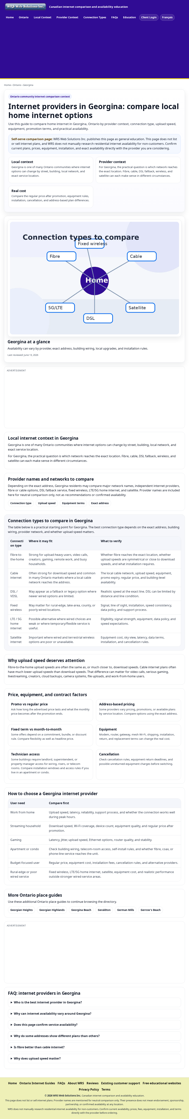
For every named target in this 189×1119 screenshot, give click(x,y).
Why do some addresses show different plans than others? (57, 1036)
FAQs (114, 17)
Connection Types (94, 17)
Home (10, 17)
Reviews (93, 1083)
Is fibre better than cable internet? (39, 1047)
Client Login (149, 17)
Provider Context (67, 17)
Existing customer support (120, 1083)
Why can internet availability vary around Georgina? (52, 1014)
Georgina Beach (81, 910)
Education (129, 17)
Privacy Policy (89, 1089)
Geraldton (104, 910)
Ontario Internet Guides (37, 1083)
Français (167, 17)
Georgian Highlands (52, 910)
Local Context (42, 17)
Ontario (24, 17)
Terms (106, 1089)
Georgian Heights (21, 910)
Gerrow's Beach (151, 910)
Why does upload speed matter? (37, 1058)
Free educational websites (162, 1083)
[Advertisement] (94, 50)
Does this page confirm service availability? (46, 1025)
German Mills (125, 910)
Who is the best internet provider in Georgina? (48, 1002)
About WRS (76, 1083)
